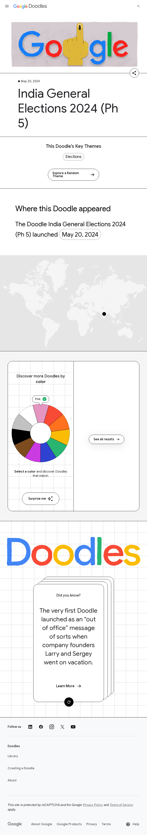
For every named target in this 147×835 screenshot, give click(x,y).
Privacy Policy (93, 805)
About (12, 780)
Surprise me (37, 499)
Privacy (91, 824)
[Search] (138, 6)
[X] (62, 726)
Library (13, 756)
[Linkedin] (30, 726)
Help (135, 824)
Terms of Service (121, 805)
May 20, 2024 (80, 234)
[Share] (134, 73)
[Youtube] (73, 726)
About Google (41, 824)
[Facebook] (41, 726)
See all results (104, 439)
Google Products (69, 824)
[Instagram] (51, 726)
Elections (73, 156)
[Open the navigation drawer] (6, 6)
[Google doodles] (30, 6)
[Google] (15, 824)
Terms (106, 824)
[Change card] (69, 702)
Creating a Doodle (21, 768)
